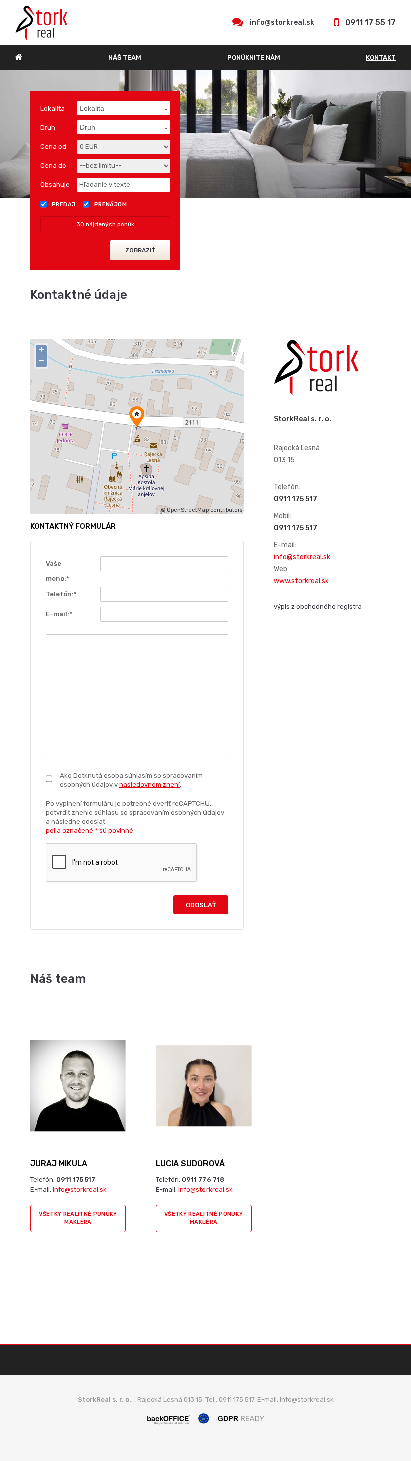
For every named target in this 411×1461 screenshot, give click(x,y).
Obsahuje (55, 184)
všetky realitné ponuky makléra (78, 1218)
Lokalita (52, 108)
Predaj (64, 204)
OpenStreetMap (188, 510)
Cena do (53, 165)
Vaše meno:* (57, 571)
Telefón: (287, 487)
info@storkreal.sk (282, 22)
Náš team (124, 57)
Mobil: (282, 516)
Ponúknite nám (253, 57)
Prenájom (110, 204)
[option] (205, 134)
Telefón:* (61, 594)
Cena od (53, 146)
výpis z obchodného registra (318, 606)
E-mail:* (59, 614)
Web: (281, 569)
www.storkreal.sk (301, 581)
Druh (47, 127)
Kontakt (381, 57)
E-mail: (285, 545)
